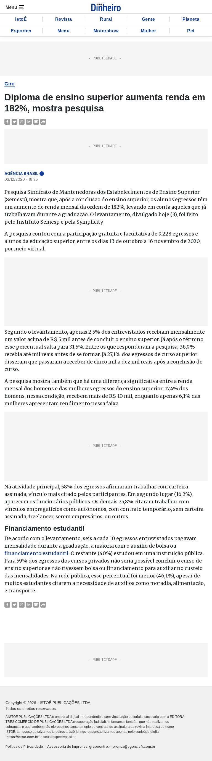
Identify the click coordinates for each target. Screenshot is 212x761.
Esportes (21, 30)
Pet (191, 30)
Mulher (148, 30)
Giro (9, 84)
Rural (106, 19)
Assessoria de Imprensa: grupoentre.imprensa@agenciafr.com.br (101, 746)
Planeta (190, 19)
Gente (148, 19)
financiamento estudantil (36, 553)
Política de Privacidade (24, 746)
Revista (63, 19)
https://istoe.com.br (23, 737)
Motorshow (106, 30)
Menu (63, 30)
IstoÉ (21, 19)
